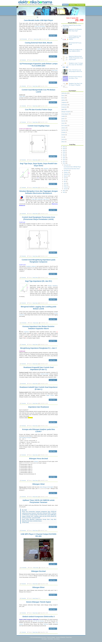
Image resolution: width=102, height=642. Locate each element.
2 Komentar (23, 60)
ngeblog (39, 48)
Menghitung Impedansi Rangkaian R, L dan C (38, 348)
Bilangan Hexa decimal (38, 459)
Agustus (66, 176)
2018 (64, 152)
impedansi (46, 168)
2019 (64, 150)
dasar (63, 95)
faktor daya (54, 70)
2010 (64, 192)
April (65, 183)
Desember (66, 165)
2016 (64, 155)
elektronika (64, 93)
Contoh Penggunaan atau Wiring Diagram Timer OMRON (75, 37)
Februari (66, 186)
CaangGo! (45, 638)
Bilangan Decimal (38, 571)
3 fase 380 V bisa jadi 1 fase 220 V (40, 199)
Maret (65, 185)
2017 (64, 154)
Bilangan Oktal (38, 484)
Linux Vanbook (57, 638)
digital (63, 109)
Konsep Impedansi (52, 285)
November (66, 170)
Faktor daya (22, 96)
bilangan (36, 461)
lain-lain (63, 120)
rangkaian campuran (31, 266)
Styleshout (63, 637)
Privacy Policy (69, 637)
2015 (64, 157)
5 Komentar (23, 122)
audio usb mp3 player (40, 26)
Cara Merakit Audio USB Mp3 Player (38, 20)
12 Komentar (23, 322)
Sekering (46, 624)
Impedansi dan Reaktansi (38, 407)
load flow (64, 130)
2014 (64, 159)
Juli (65, 177)
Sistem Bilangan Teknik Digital (38, 602)
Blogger (53, 637)
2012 (64, 163)
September (66, 174)
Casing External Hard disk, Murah (38, 43)
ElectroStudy (50, 638)
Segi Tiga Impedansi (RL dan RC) (38, 281)
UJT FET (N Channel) (38, 621)
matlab (63, 116)
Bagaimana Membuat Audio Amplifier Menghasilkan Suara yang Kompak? (76, 58)
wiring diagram (65, 114)
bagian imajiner (50, 395)
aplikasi (63, 100)
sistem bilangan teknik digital (46, 487)
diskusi (63, 141)
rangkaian (64, 102)
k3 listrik (63, 132)
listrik (63, 97)
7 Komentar (23, 187)
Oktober (66, 172)
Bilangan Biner (38, 587)
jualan (63, 118)
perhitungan (64, 104)
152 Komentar (24, 39)
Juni (65, 179)
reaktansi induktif (44, 374)
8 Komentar (23, 383)
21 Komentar (23, 567)
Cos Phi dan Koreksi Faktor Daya (38, 110)
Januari (66, 188)
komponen (64, 107)
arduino (63, 127)
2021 (64, 146)
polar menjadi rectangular (25, 437)
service (63, 139)
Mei (65, 181)
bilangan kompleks (66, 111)
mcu (63, 137)
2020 (64, 148)
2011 (64, 190)
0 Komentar (23, 213)
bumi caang (64, 125)
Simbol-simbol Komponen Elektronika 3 (38, 617)
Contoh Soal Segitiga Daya (38, 126)
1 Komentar (23, 86)
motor (63, 123)
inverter (63, 134)
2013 (64, 161)
